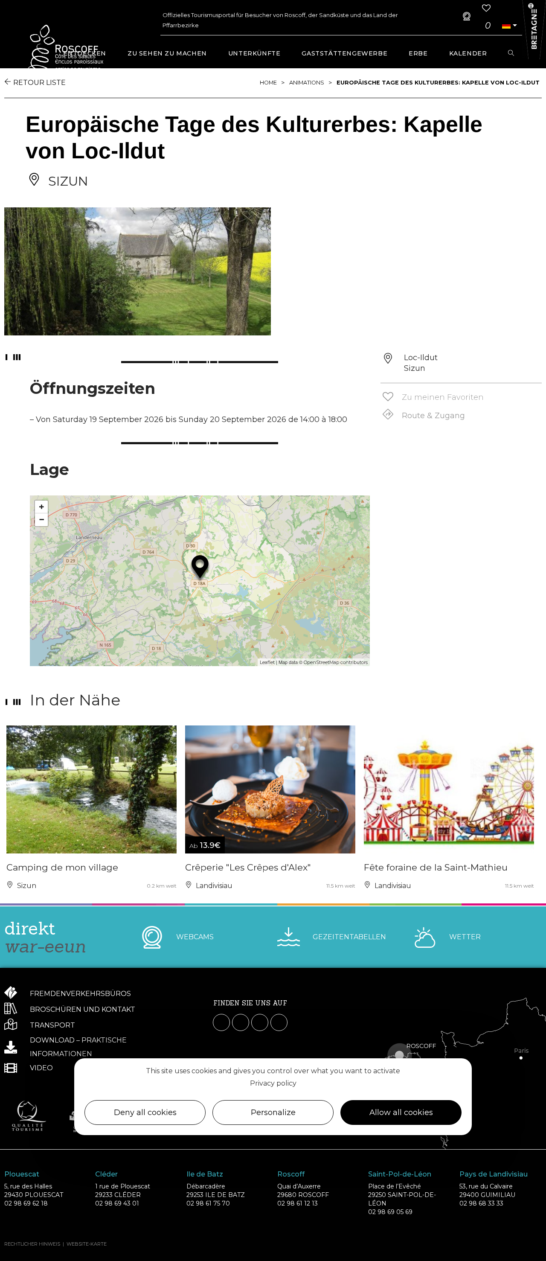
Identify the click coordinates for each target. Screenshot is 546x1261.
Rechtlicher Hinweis (32, 1244)
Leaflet (267, 662)
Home (268, 82)
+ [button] (41, 507)
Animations (306, 82)
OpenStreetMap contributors (336, 662)
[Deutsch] (506, 25)
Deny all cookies (145, 1112)
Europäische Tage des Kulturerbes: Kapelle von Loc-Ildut (438, 82)
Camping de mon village (62, 867)
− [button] (41, 519)
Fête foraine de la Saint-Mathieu (436, 867)
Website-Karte (87, 1244)
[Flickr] (279, 1022)
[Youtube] (259, 1022)
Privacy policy (273, 1083)
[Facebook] (221, 1022)
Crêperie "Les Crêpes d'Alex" (248, 867)
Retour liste (39, 83)
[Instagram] (240, 1022)
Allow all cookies (401, 1112)
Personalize (273, 1112)
